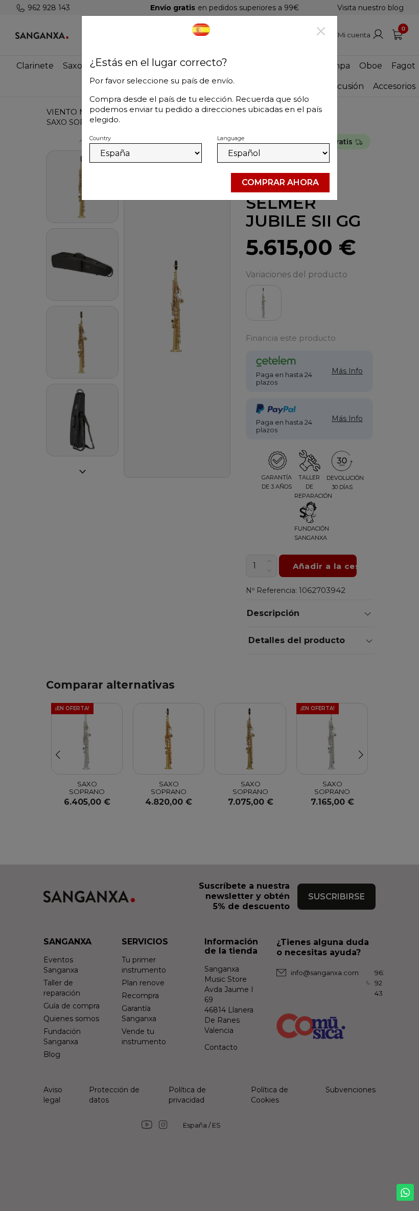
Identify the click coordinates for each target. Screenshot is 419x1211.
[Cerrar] (321, 32)
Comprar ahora (280, 182)
